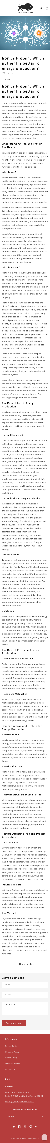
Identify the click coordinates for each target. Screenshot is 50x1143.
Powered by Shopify (33, 1138)
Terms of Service (13, 1063)
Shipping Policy (12, 1052)
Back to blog (26, 964)
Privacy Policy (11, 1046)
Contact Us (10, 1069)
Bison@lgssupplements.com (19, 1101)
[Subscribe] (42, 1117)
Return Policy (11, 1057)
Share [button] (7, 79)
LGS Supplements (21, 1138)
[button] (3, 8)
